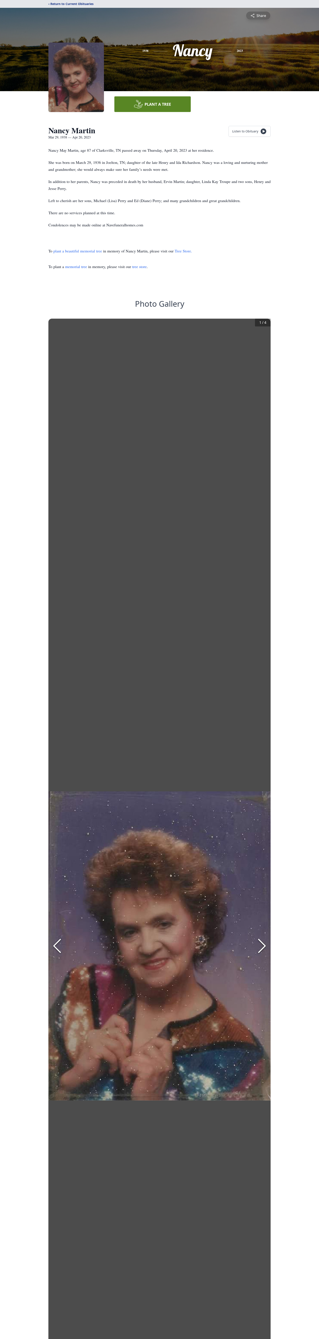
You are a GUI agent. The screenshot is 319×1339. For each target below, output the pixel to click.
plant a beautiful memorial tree (78, 251)
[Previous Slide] (57, 946)
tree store (139, 266)
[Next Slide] (262, 946)
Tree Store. (183, 251)
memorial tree (76, 266)
